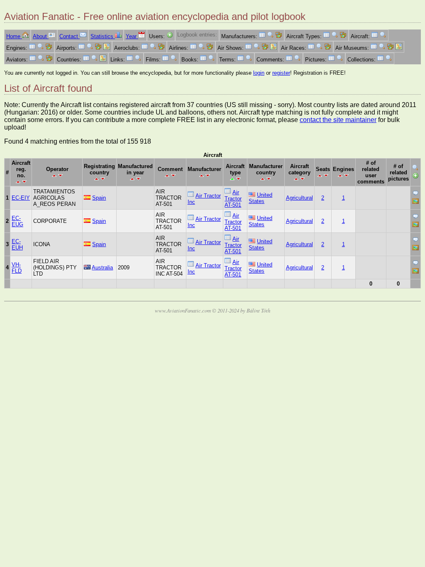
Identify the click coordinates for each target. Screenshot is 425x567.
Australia (102, 267)
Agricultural (299, 198)
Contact (69, 36)
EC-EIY (21, 198)
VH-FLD (17, 268)
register (281, 73)
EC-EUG (17, 221)
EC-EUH (17, 244)
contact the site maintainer (338, 119)
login (258, 73)
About (41, 36)
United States (260, 198)
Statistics (102, 36)
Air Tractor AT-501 (233, 198)
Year (132, 36)
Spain (99, 198)
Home (14, 36)
